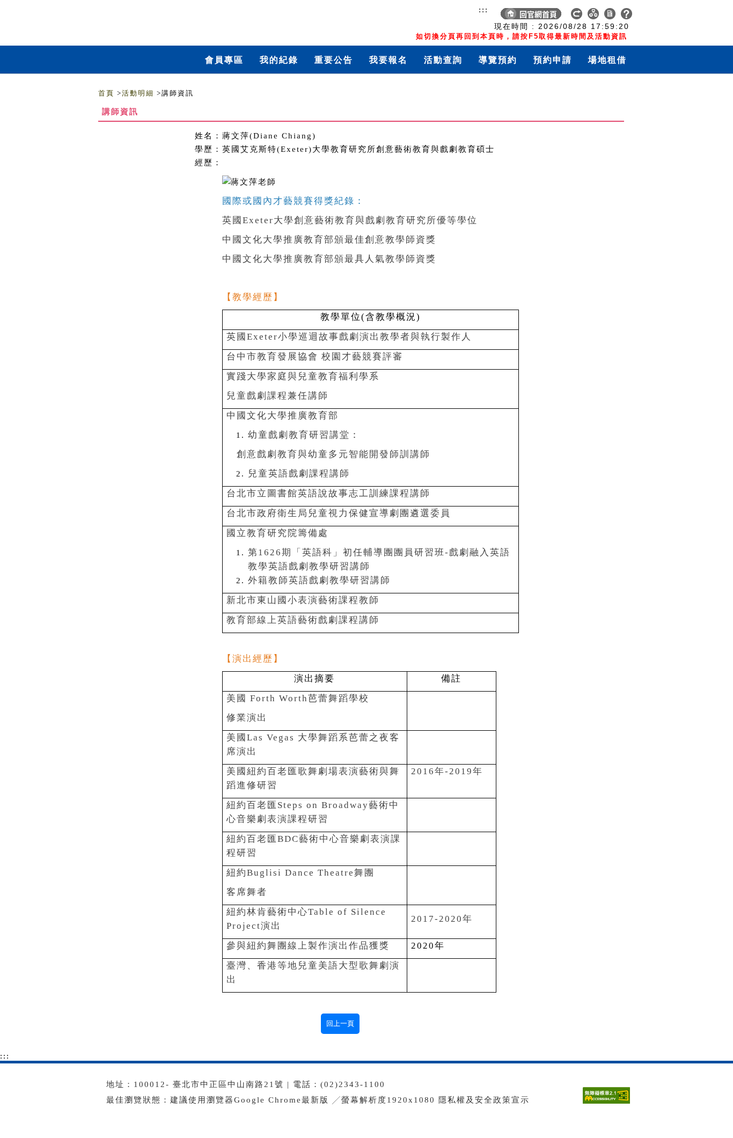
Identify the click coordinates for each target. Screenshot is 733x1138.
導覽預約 (498, 59)
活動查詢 (443, 59)
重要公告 (333, 59)
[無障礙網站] (609, 1103)
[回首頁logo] (160, 20)
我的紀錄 (279, 59)
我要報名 (388, 59)
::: (483, 9)
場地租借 (607, 59)
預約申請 (552, 59)
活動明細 (138, 93)
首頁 (106, 93)
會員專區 (224, 59)
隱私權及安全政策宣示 (484, 1100)
